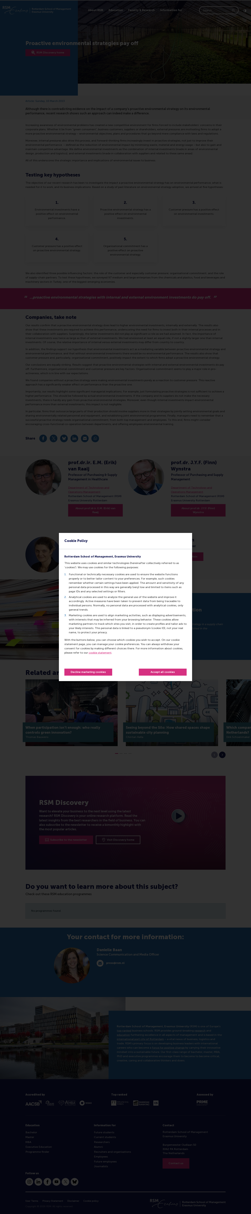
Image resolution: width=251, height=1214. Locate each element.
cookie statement (100, 652)
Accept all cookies (163, 672)
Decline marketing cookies (88, 672)
